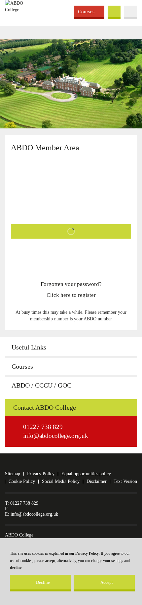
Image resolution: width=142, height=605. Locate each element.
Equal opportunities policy (86, 474)
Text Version (125, 481)
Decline (43, 582)
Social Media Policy (61, 481)
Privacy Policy (87, 553)
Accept (106, 582)
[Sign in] (71, 232)
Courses (86, 11)
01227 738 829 (43, 426)
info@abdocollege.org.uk (55, 435)
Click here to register (71, 295)
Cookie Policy (22, 481)
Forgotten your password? (71, 284)
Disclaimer (97, 481)
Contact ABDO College (44, 407)
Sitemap (12, 474)
